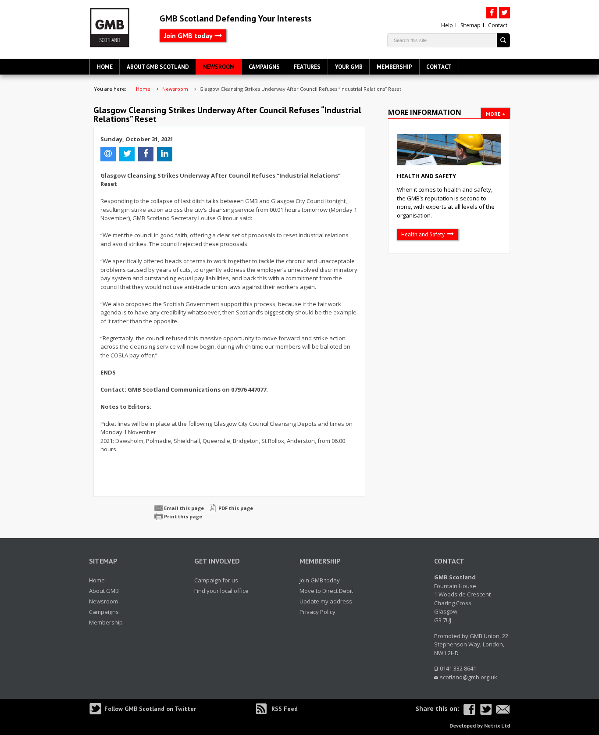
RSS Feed (284, 709)
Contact (497, 25)
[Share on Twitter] (486, 709)
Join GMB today (188, 35)
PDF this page (235, 508)
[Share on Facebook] (469, 709)
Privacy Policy (317, 612)
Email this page (184, 508)
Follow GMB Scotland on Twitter (150, 709)
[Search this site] (503, 40)
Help (447, 25)
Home (105, 67)
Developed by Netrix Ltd (479, 725)
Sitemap (470, 25)
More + (495, 114)
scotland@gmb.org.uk (468, 677)
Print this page (183, 516)
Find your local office (221, 591)
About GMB (104, 591)
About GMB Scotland (158, 67)
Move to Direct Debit (326, 591)
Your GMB (349, 67)
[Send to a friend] (503, 709)
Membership (394, 67)
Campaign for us (216, 580)
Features (307, 67)
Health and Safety (426, 176)
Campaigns (264, 67)
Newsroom (219, 67)
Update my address (326, 601)
